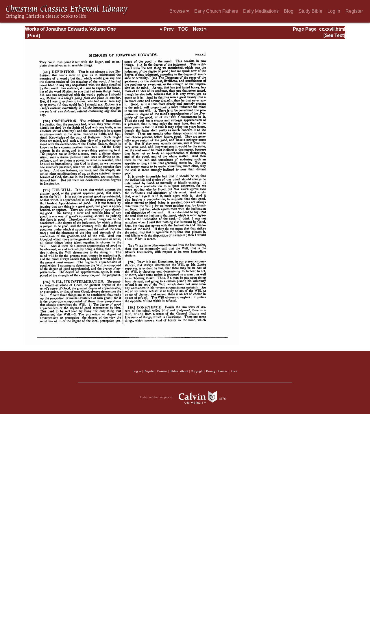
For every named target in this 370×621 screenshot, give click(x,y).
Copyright (197, 371)
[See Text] (334, 35)
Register (354, 11)
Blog (288, 11)
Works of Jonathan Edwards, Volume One (70, 29)
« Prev (167, 29)
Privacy (211, 371)
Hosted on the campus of (156, 397)
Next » (200, 29)
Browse (177, 11)
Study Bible (310, 11)
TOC (183, 29)
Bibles (174, 371)
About (184, 371)
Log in (137, 371)
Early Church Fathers (216, 11)
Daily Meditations (261, 11)
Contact (223, 371)
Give (234, 371)
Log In (334, 11)
